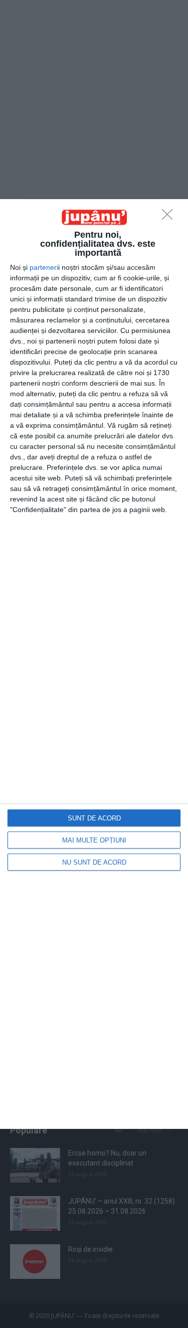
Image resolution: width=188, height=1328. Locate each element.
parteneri (44, 267)
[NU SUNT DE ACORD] (170, 217)
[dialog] (94, 664)
